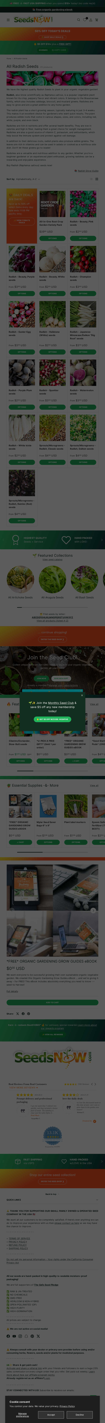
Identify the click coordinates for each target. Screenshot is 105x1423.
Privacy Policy (67, 1406)
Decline (80, 1414)
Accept (51, 1414)
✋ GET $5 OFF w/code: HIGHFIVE (52, 719)
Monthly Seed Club (61, 703)
